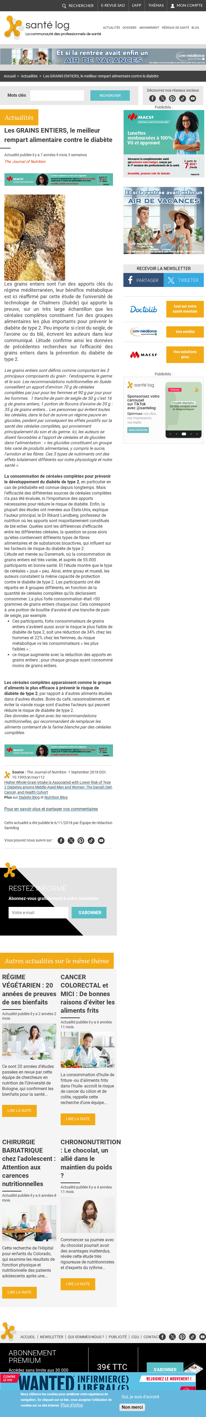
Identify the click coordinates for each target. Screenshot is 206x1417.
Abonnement (149, 27)
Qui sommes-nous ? (86, 1337)
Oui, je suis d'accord (140, 1396)
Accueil (10, 76)
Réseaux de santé (175, 27)
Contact (152, 1337)
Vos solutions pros (185, 354)
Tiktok (182, 97)
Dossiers (130, 27)
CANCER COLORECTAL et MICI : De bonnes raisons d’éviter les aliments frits (88, 993)
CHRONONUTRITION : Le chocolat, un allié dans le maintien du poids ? (91, 1158)
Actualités (111, 27)
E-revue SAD (113, 5)
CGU (135, 1337)
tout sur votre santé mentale (185, 309)
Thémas (156, 5)
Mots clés (17, 95)
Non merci (132, 1407)
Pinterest (172, 97)
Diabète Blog (29, 797)
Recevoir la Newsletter (164, 268)
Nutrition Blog (56, 797)
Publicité (118, 1337)
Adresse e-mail (23, 903)
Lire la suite (19, 1110)
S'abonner (90, 912)
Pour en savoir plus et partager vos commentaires (51, 809)
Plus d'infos (72, 1405)
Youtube (101, 839)
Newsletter (51, 1337)
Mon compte (190, 5)
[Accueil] (14, 28)
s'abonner (165, 1369)
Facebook (152, 97)
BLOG (195, 27)
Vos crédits (185, 332)
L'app (136, 5)
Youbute (192, 97)
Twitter (162, 97)
